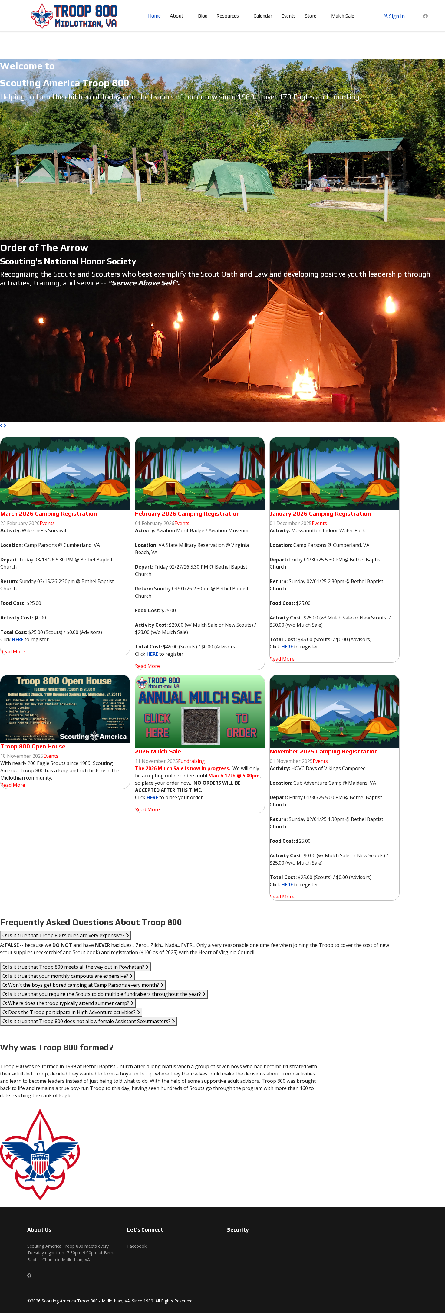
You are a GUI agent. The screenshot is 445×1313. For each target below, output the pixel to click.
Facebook (137, 1246)
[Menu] (21, 16)
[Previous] (1, 425)
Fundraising (191, 761)
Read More (12, 651)
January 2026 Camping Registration (320, 513)
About (176, 16)
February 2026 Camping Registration (187, 513)
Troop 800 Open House (32, 746)
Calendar (263, 16)
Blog (202, 16)
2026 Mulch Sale (158, 751)
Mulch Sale (342, 16)
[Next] (4, 425)
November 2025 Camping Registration (324, 751)
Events (288, 16)
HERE (153, 797)
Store (310, 16)
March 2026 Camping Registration (48, 513)
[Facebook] (425, 16)
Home (154, 16)
